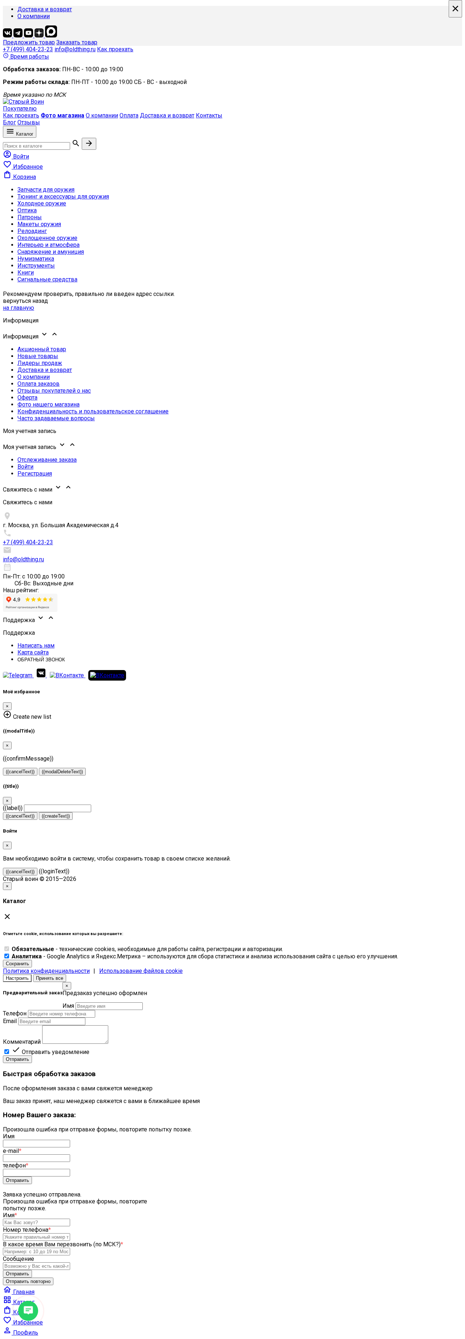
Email (10, 1021)
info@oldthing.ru (75, 49)
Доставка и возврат (44, 9)
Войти (25, 466)
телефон (15, 1165)
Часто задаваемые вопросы (56, 418)
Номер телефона (27, 1229)
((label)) (13, 808)
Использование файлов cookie (141, 970)
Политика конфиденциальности (46, 970)
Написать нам (35, 645)
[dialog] (232, 1022)
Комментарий (22, 1041)
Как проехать (115, 49)
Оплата (129, 115)
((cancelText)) (20, 771)
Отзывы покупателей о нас (54, 390)
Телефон (15, 1013)
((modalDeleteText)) (62, 771)
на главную (18, 307)
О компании (33, 16)
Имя (68, 1005)
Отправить (17, 1059)
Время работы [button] (26, 56)
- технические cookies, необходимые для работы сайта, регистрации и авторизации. (147, 949)
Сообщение (18, 1258)
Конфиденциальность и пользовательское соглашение (93, 411)
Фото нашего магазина (48, 404)
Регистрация (34, 473)
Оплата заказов (38, 383)
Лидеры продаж (39, 363)
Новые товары (37, 356)
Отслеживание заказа (47, 459)
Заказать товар (76, 42)
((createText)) (56, 816)
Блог (9, 122)
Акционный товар (41, 349)
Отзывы (28, 122)
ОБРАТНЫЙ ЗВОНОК (41, 659)
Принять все (49, 978)
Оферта (27, 397)
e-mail (12, 1150)
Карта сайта (33, 652)
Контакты (209, 115)
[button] (232, 335)
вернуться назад (25, 300)
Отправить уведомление (50, 1052)
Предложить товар (29, 42)
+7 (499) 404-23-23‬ (28, 49)
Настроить (17, 978)
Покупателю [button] (20, 108)
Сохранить (17, 963)
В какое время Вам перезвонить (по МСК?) (63, 1244)
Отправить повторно (28, 1281)
